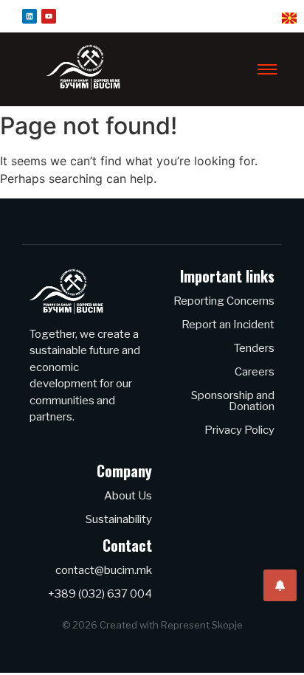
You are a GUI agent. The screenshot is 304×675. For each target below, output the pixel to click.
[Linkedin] (29, 16)
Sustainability (119, 519)
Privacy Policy (239, 430)
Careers (254, 371)
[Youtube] (48, 16)
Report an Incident (228, 324)
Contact (127, 545)
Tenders (254, 348)
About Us (128, 495)
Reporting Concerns (223, 301)
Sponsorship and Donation (232, 401)
